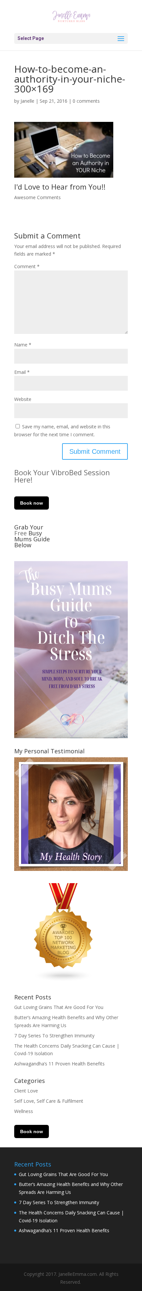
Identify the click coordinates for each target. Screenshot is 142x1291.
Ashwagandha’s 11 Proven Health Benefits (59, 1063)
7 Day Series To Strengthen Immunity (54, 1035)
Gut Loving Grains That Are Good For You (58, 1007)
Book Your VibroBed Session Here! (62, 475)
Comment (27, 266)
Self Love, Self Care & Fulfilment (48, 1101)
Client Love (26, 1091)
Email (22, 372)
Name (22, 344)
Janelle (27, 101)
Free (21, 533)
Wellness (23, 1111)
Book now (31, 503)
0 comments (86, 101)
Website (22, 399)
